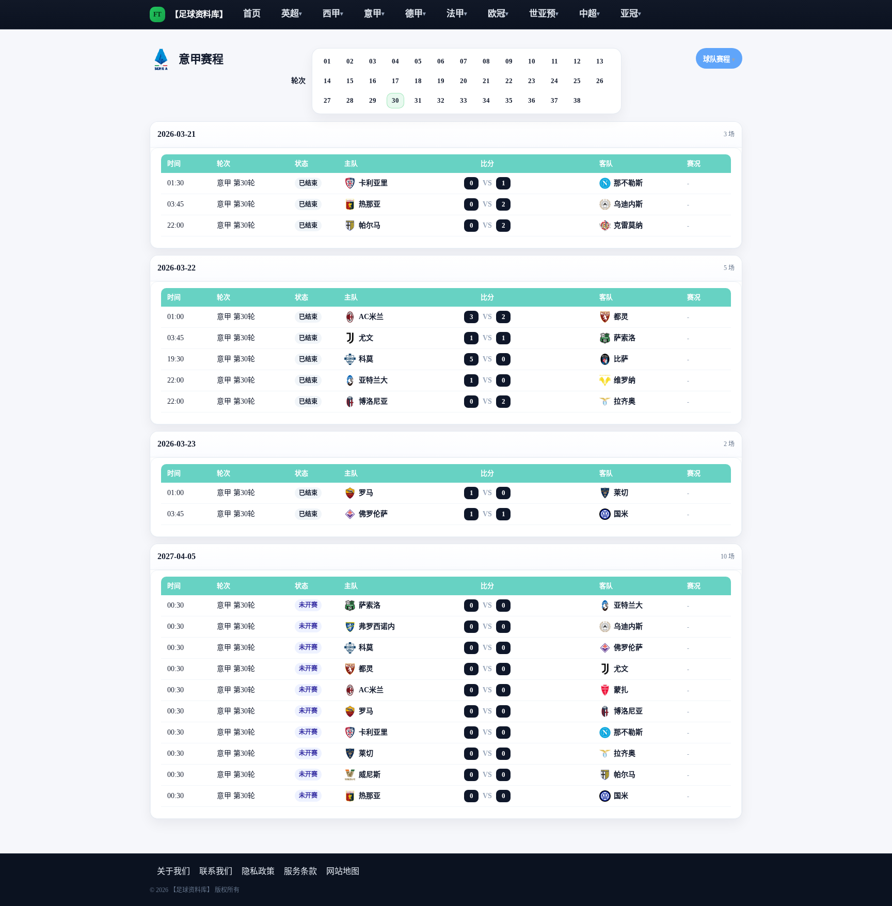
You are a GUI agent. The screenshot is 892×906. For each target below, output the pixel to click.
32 (440, 100)
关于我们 (173, 871)
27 (327, 100)
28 (350, 100)
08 (486, 61)
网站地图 (342, 871)
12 (577, 61)
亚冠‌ (630, 14)
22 (509, 81)
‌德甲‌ (415, 14)
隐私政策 (258, 871)
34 (486, 100)
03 (372, 61)
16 (372, 81)
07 (463, 61)
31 (418, 100)
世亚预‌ (544, 14)
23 (531, 81)
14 (327, 81)
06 (440, 61)
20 (463, 81)
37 (554, 100)
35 (509, 100)
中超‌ (589, 14)
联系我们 (215, 871)
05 (418, 61)
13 (599, 61)
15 (350, 81)
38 (577, 100)
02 (350, 61)
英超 (291, 14)
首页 (252, 14)
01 (327, 61)
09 (509, 61)
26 (599, 81)
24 (554, 81)
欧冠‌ (498, 14)
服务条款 (300, 871)
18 (418, 81)
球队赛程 (719, 59)
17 (395, 81)
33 (463, 100)
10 (531, 61)
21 (486, 81)
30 (395, 100)
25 (577, 81)
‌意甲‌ (374, 14)
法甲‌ (457, 14)
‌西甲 (333, 14)
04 (395, 61)
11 (554, 61)
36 (531, 100)
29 (372, 100)
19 (440, 81)
